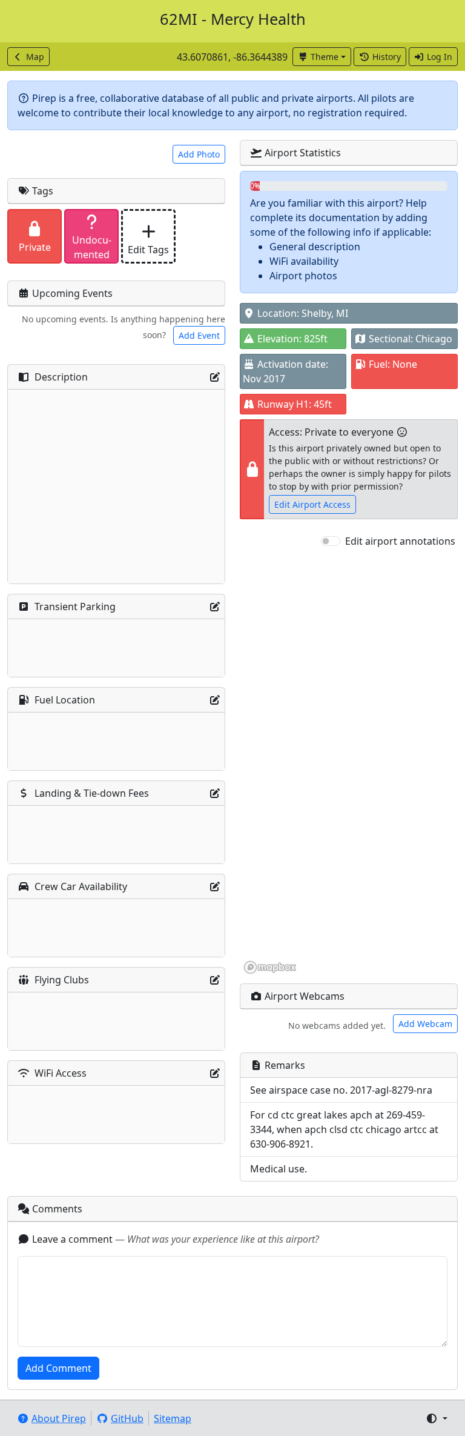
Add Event (199, 335)
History (386, 56)
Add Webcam (425, 1023)
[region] (349, 762)
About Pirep (58, 1418)
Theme (324, 56)
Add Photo (199, 154)
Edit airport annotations (400, 541)
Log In (439, 56)
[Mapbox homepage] (270, 967)
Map (35, 56)
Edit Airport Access (312, 504)
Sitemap (172, 1418)
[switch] (330, 541)
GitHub (127, 1418)
